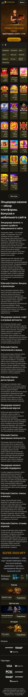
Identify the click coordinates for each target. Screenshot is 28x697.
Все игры (13, 59)
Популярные (14, 50)
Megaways (5, 59)
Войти (22, 2)
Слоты (4, 54)
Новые (20, 50)
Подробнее (14, 39)
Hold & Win (21, 54)
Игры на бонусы (21, 58)
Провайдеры (5, 50)
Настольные (5, 62)
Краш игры (13, 54)
